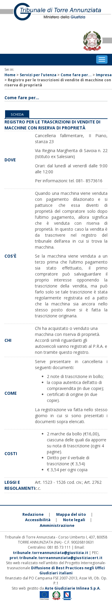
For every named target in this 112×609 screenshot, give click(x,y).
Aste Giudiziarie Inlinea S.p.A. (73, 588)
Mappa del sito (71, 514)
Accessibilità (37, 519)
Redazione (33, 514)
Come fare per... (76, 74)
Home (10, 74)
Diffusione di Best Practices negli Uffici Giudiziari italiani (68, 570)
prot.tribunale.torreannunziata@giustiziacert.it (56, 557)
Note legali (74, 519)
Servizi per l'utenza (38, 74)
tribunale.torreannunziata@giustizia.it (51, 552)
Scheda (17, 114)
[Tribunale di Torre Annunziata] (56, 14)
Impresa (104, 74)
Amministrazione (57, 525)
